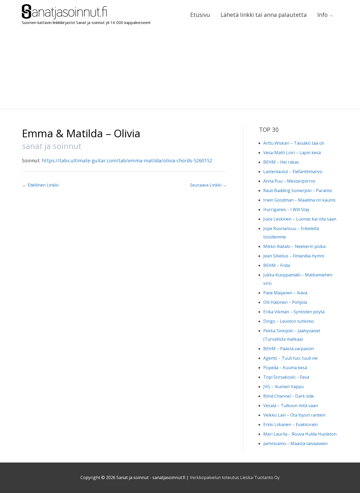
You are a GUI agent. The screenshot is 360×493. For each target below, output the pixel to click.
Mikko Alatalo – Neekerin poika (294, 246)
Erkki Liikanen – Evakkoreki (290, 424)
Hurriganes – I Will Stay (286, 209)
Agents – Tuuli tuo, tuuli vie (290, 358)
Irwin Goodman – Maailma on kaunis (299, 200)
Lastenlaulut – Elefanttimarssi (292, 171)
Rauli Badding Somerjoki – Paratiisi (297, 190)
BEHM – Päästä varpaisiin (288, 349)
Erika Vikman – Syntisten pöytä (293, 312)
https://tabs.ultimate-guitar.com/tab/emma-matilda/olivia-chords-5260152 (127, 160)
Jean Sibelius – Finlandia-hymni (293, 256)
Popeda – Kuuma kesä (285, 367)
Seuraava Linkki (208, 185)
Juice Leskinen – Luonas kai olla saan (299, 219)
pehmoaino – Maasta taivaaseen (295, 443)
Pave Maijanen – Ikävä (285, 293)
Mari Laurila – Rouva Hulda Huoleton (300, 434)
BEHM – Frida (276, 265)
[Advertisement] (180, 69)
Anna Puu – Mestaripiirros (289, 181)
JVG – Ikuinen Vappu (283, 386)
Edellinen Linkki (40, 185)
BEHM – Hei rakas (281, 162)
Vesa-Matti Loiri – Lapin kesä (292, 152)
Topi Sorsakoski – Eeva (286, 377)
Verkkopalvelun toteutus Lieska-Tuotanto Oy (235, 477)
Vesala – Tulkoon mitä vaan (290, 405)
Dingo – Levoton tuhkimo (288, 321)
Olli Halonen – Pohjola (285, 302)
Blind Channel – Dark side (288, 396)
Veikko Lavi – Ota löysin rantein (294, 415)
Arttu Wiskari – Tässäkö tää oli (293, 143)
